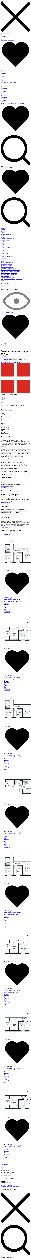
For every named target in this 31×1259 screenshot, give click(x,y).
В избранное (7, 570)
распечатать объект (16, 362)
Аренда (3, 76)
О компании (4, 86)
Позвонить (4, 356)
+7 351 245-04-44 (5, 33)
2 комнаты (4, 244)
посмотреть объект (6, 362)
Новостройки (4, 73)
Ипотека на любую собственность (10, 270)
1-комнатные (4, 252)
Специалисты (4, 88)
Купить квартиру (5, 240)
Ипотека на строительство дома (10, 271)
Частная (3, 259)
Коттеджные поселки (7, 267)
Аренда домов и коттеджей (8, 277)
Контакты (3, 91)
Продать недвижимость (7, 40)
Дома (2, 261)
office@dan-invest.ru (6, 103)
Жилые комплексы (6, 265)
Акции (3, 83)
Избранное (4, 70)
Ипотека (3, 75)
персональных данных (7, 486)
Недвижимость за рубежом (8, 82)
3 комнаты (4, 246)
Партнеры (3, 79)
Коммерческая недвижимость (9, 268)
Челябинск (4, 36)
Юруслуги (7, 234)
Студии (3, 250)
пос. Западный (5, 359)
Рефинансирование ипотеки (9, 274)
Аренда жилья (5, 276)
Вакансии (3, 89)
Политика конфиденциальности (10, 1186)
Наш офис (3, 1167)
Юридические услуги (7, 78)
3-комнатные (4, 255)
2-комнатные (4, 253)
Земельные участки (6, 264)
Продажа (3, 72)
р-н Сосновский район (16, 358)
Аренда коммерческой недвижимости (11, 279)
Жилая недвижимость (7, 262)
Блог (2, 85)
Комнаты (3, 258)
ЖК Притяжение (5, 358)
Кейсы (2, 80)
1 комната (3, 243)
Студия (3, 241)
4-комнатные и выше (6, 256)
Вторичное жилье (6, 249)
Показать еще (4, 1164)
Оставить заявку (5, 502)
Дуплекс (9, 1257)
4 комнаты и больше (6, 247)
